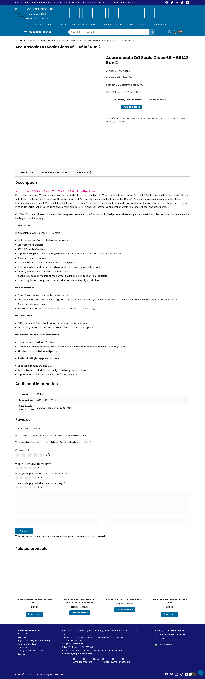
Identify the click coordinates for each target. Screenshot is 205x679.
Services (62, 24)
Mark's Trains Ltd (39, 9)
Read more (34, 614)
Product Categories (40, 31)
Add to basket (132, 107)
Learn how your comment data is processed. (80, 536)
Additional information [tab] (55, 172)
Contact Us (23, 634)
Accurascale (162, 118)
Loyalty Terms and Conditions (31, 650)
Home (38, 24)
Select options (80, 612)
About (130, 24)
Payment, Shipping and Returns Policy (34, 640)
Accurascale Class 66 (138, 118)
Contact (143, 24)
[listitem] (102, 300)
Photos (94, 24)
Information (78, 24)
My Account (160, 24)
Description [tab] (26, 172)
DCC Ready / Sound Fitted (127, 99)
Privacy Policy (24, 647)
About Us (22, 637)
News (119, 24)
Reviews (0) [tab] (84, 172)
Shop (49, 24)
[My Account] (169, 31)
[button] (192, 674)
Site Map (21, 654)
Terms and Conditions (27, 644)
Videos (107, 24)
